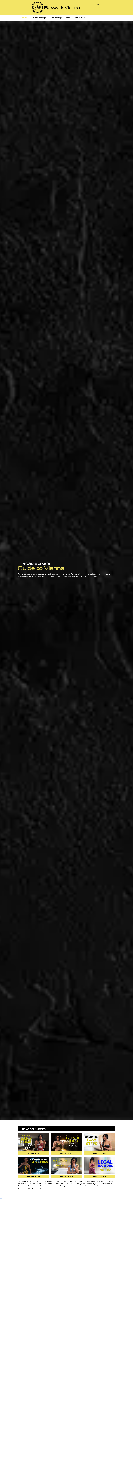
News (68, 18)
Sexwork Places (79, 18)
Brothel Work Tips (39, 18)
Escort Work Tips (56, 18)
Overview (25, 18)
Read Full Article (33, 1153)
